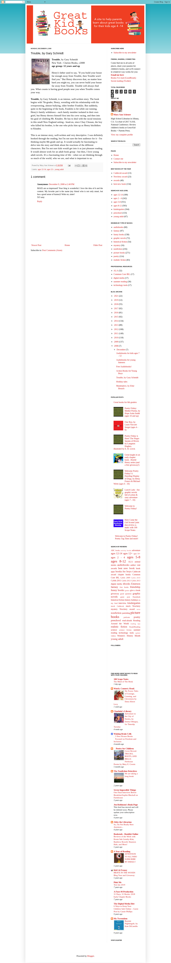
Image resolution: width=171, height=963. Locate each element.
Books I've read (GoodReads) (123, 78)
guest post (125, 597)
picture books (119, 253)
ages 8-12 (118, 205)
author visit (135, 565)
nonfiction (118, 249)
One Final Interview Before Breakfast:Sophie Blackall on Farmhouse (126, 795)
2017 (116, 308)
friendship (135, 587)
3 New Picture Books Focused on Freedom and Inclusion (125, 739)
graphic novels (120, 238)
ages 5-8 (117, 202)
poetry (116, 256)
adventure (136, 550)
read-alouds (127, 620)
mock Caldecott (117, 606)
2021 (116, 296)
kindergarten (119, 209)
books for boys (123, 571)
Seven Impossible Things (125, 790)
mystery (117, 245)
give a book (135, 590)
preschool (118, 213)
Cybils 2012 (126, 581)
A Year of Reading (122, 851)
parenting (126, 613)
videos (113, 636)
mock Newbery (133, 606)
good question (125, 594)
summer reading (120, 281)
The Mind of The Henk (123, 681)
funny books (119, 234)
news (138, 609)
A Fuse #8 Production (123, 892)
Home (67, 245)
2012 (116, 329)
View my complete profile (122, 135)
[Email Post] (69, 165)
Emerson (135, 583)
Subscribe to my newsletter (125, 52)
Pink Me (117, 882)
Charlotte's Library (122, 711)
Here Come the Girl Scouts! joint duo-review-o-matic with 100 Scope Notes (132, 525)
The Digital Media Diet (124, 904)
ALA (116, 270)
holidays (134, 600)
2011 (116, 333)
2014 (116, 321)
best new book (120, 184)
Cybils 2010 (135, 578)
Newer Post (36, 245)
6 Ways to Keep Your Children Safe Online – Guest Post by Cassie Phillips (126, 909)
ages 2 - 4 (118, 198)
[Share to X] (81, 165)
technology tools (120, 285)
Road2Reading (134, 627)
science (114, 630)
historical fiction (120, 242)
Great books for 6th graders (125, 402)
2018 (116, 304)
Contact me (118, 159)
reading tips (135, 624)
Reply (39, 201)
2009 (116, 342)
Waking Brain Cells (122, 734)
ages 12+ (50, 169)
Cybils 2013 (135, 581)
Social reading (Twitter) (121, 81)
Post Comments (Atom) (52, 250)
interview (122, 603)
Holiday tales (121, 382)
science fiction (125, 630)
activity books (126, 550)
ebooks (126, 583)
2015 (116, 317)
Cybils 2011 (116, 580)
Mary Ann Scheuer (122, 114)
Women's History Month (128, 636)
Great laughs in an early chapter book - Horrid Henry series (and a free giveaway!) (132, 460)
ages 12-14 (42, 169)
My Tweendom (120, 918)
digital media (119, 278)
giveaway (115, 594)
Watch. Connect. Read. (124, 688)
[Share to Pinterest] (86, 165)
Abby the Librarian (123, 822)
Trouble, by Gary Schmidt (127, 377)
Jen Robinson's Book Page (126, 805)
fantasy (117, 231)
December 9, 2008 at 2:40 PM (61, 184)
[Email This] (76, 165)
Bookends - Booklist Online (126, 834)
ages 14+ (136, 554)
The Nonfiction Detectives (125, 771)
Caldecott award (120, 173)
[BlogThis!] (78, 165)
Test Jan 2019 (119, 885)
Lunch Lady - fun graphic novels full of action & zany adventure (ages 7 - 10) (132, 495)
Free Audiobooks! (123, 366)
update (137, 633)
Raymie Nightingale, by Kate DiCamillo (131, 923)
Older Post (97, 245)
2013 (116, 325)
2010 (116, 337)
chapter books (124, 574)
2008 (116, 346)
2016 (116, 312)
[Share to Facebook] (83, 165)
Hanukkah (136, 597)
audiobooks (118, 227)
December (121, 349)
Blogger (90, 956)
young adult (59, 169)
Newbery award (120, 176)
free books (124, 587)
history (128, 600)
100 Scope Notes (121, 679)
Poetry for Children (124, 748)
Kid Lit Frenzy (120, 870)
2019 (116, 300)
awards (117, 180)
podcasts (127, 617)
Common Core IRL (122, 274)
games (127, 590)
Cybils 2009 (125, 578)
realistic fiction (120, 260)
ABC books (115, 550)
